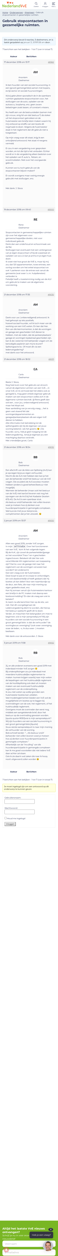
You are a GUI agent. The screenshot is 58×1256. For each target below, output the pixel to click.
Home (5, 12)
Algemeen (29, 12)
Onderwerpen (16, 12)
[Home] (14, 4)
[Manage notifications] (6, 1249)
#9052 (51, 643)
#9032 (51, 447)
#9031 (51, 359)
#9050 (51, 520)
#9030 (51, 294)
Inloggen (10, 824)
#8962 (51, 62)
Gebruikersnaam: (13, 797)
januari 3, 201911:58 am (34, 42)
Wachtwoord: (11, 808)
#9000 (51, 209)
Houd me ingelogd (16, 818)
